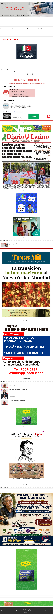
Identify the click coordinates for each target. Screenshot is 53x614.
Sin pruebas (11, 383)
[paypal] (33, 74)
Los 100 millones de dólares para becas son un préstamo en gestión (22, 395)
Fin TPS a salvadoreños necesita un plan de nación (18, 389)
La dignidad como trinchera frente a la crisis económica (19, 400)
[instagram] (30, 74)
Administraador (5, 42)
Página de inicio (3, 28)
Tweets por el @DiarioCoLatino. (7, 489)
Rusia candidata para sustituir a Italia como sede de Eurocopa (20, 28)
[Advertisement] (26, 22)
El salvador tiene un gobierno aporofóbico (17, 243)
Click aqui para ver (26, 122)
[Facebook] (23, 74)
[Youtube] (28, 74)
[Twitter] (25, 74)
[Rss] (20, 74)
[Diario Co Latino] (26, 9)
